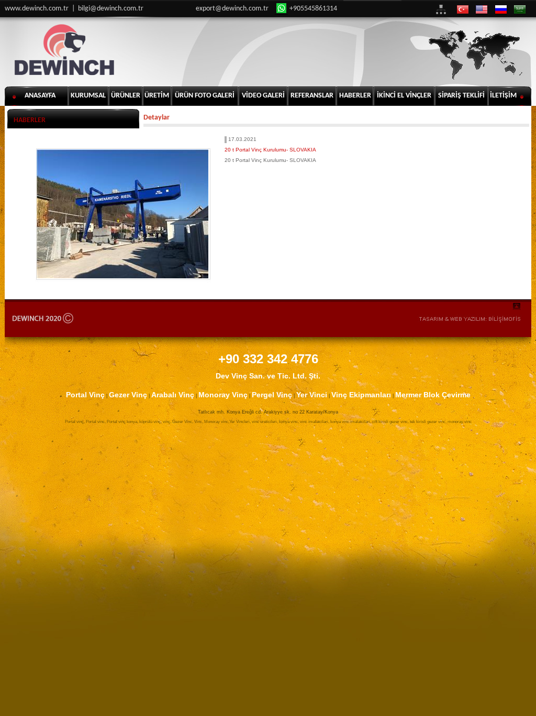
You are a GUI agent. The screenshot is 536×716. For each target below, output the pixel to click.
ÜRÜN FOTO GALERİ (204, 96)
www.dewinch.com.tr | (41, 9)
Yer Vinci (311, 394)
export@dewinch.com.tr (232, 9)
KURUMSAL (88, 96)
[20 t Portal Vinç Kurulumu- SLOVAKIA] (122, 214)
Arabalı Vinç (172, 394)
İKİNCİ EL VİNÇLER (404, 96)
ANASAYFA (40, 96)
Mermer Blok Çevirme (433, 394)
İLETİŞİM (503, 96)
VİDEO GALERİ (263, 96)
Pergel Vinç (272, 394)
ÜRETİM (156, 96)
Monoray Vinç (223, 394)
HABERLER (355, 96)
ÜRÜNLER (125, 96)
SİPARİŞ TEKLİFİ (461, 96)
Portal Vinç (85, 394)
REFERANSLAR (312, 96)
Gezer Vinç (128, 394)
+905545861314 (312, 9)
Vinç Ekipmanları (361, 394)
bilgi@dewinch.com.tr (110, 9)
